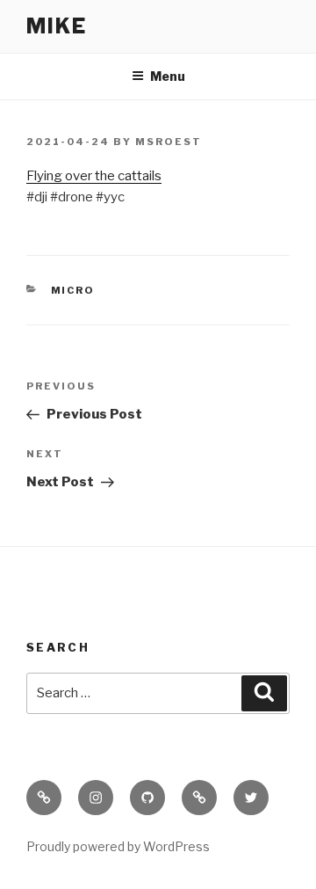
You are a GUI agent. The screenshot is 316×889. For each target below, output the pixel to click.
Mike (56, 26)
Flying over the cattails (94, 176)
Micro (73, 290)
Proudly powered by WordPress (118, 846)
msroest (168, 141)
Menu (167, 76)
